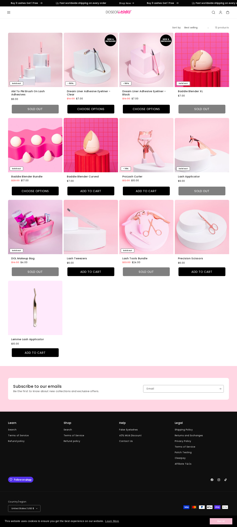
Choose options (90, 109)
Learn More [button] (112, 521)
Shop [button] (67, 423)
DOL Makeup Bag (23, 258)
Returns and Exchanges (189, 435)
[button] (8, 12)
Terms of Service (18, 435)
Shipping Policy (184, 429)
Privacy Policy (183, 441)
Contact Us (126, 441)
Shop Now (38, 3)
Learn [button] (12, 423)
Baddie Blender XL (190, 91)
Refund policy (16, 441)
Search (12, 429)
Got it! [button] (221, 521)
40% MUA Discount (130, 435)
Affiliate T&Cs (183, 463)
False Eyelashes (128, 429)
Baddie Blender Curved (83, 176)
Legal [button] (179, 423)
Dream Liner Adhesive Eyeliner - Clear (88, 93)
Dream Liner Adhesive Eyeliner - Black (144, 93)
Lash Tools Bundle (134, 258)
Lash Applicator (189, 176)
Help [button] (122, 423)
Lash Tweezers (77, 258)
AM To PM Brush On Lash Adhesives (28, 93)
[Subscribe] (220, 389)
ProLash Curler (132, 176)
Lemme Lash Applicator (27, 339)
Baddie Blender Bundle (27, 176)
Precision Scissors (190, 258)
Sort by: (176, 27)
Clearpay (180, 458)
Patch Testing (183, 452)
